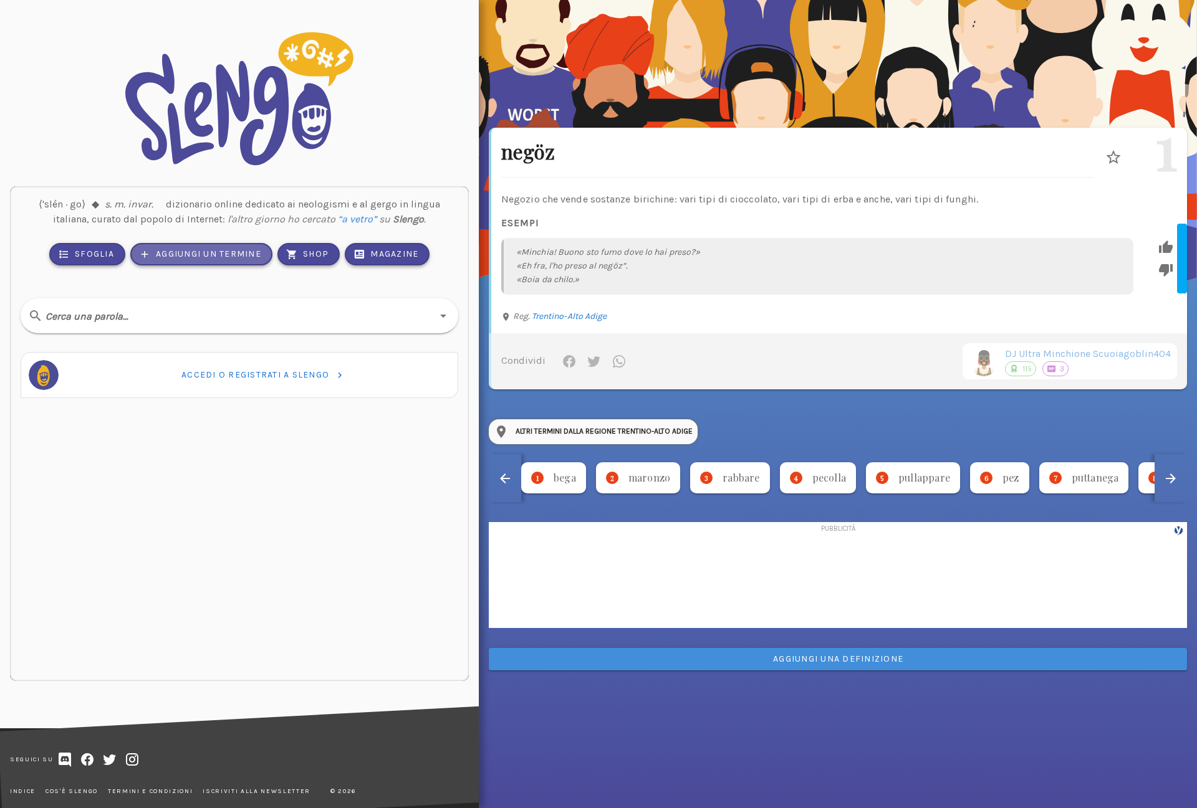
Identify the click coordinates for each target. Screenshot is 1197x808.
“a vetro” (357, 219)
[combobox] (239, 315)
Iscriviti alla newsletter (256, 791)
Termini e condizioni (150, 791)
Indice (23, 791)
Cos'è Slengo (72, 791)
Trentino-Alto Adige (569, 316)
